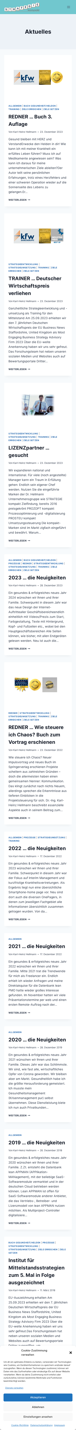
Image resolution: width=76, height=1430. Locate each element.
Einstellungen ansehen (38, 1416)
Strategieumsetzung (22, 267)
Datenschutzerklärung (41, 1425)
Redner (27, 563)
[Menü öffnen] (68, 7)
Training (14, 109)
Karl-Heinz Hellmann (24, 131)
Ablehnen (38, 1407)
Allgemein (15, 105)
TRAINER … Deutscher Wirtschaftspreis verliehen (34, 285)
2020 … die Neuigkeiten (37, 1040)
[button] (70, 1352)
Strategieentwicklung (23, 264)
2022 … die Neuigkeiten (37, 848)
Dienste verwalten (14, 1387)
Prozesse (14, 563)
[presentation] (38, 77)
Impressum (59, 1425)
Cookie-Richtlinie (20, 1425)
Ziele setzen (51, 109)
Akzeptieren (38, 1397)
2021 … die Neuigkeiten (36, 946)
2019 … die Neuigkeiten (36, 1143)
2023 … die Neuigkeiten (37, 578)
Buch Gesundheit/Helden (40, 105)
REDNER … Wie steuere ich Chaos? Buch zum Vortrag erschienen (36, 734)
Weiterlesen (19, 199)
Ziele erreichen (31, 109)
